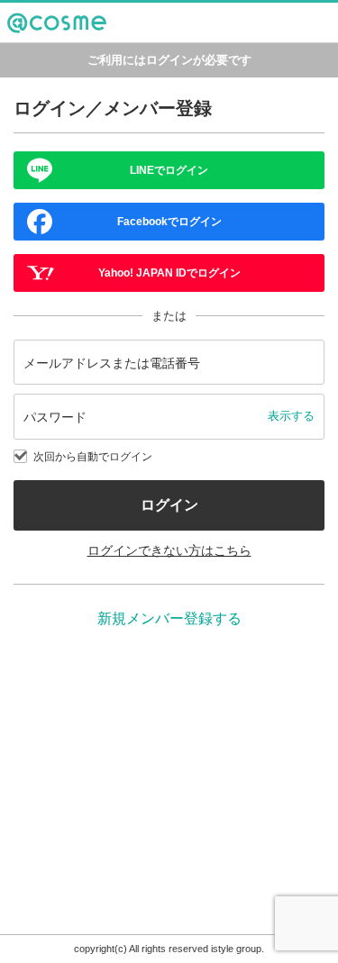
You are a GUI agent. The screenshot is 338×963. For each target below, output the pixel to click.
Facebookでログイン (169, 221)
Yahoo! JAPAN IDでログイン (169, 273)
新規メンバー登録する (169, 619)
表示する (291, 415)
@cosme (30, 41)
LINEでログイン (169, 170)
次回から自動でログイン (92, 456)
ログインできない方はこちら (169, 550)
